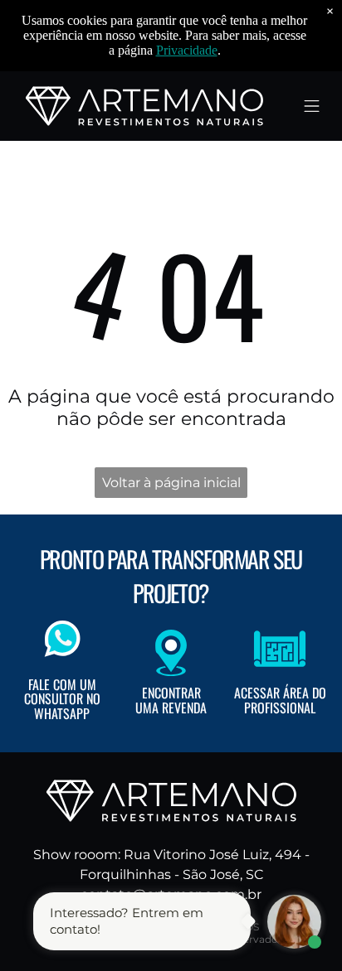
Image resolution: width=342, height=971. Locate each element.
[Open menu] (311, 106)
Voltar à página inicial (171, 482)
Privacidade (186, 50)
